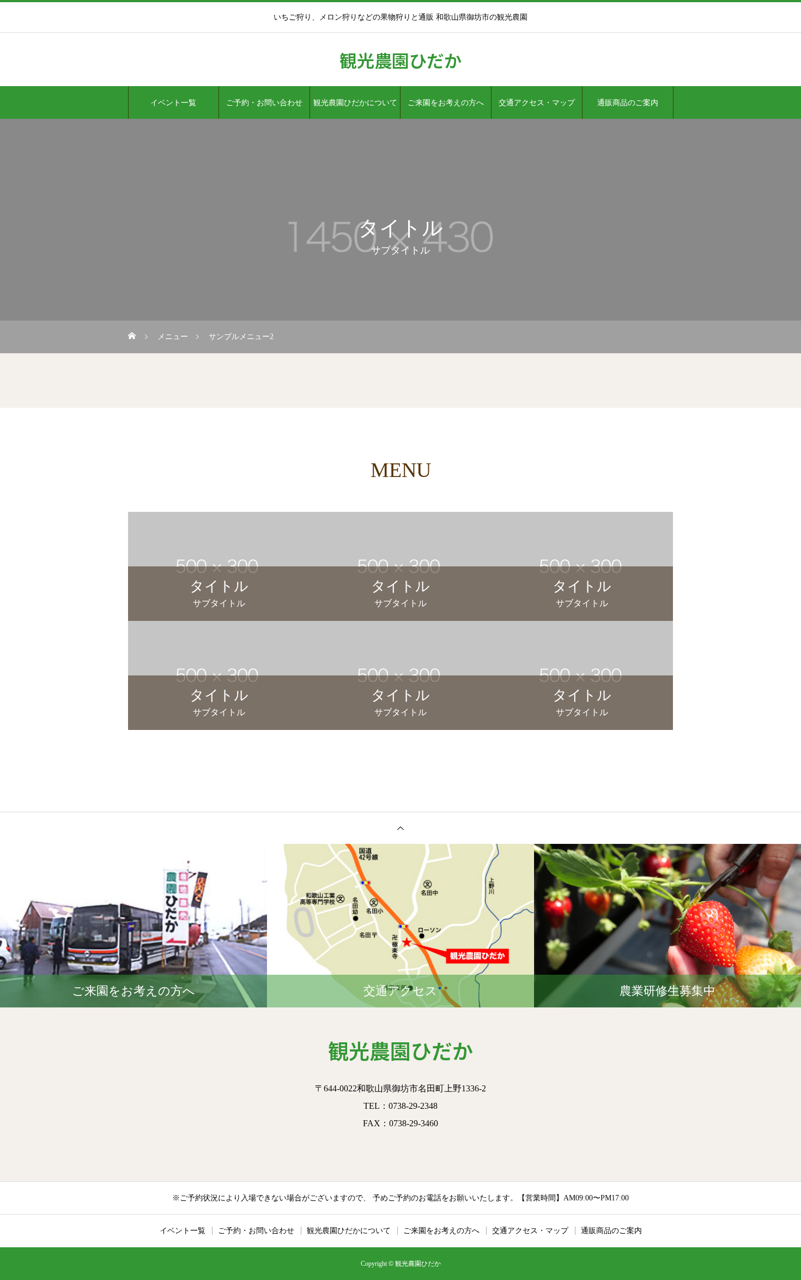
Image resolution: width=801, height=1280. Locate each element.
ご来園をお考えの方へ (446, 102)
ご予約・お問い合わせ (264, 102)
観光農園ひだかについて (355, 102)
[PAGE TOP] (400, 828)
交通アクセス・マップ (537, 102)
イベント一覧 (173, 102)
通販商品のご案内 (627, 102)
